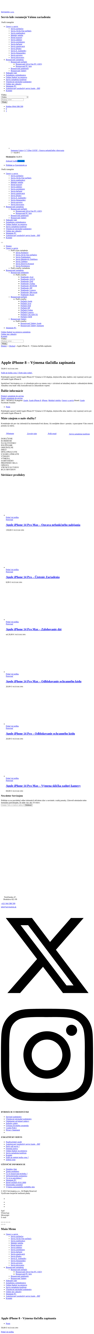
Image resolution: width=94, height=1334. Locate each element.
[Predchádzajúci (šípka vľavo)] (2, 1224)
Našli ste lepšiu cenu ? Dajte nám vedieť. (17, 373)
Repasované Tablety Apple (31, 323)
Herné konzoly (16, 37)
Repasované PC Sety (24, 66)
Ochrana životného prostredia (17, 1126)
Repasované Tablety (18, 71)
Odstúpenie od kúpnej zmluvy (17, 1121)
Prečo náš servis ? (13, 1146)
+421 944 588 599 (8, 903)
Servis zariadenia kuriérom (16, 79)
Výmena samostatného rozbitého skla (20, 1187)
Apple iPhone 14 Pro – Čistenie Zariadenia (33, 577)
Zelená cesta (10, 1160)
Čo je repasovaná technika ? (17, 1174)
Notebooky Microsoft (29, 292)
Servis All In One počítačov (26, 255)
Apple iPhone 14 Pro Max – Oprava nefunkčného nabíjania (43, 524)
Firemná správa (12, 1149)
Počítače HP (25, 308)
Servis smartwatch (18, 46)
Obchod (12, 346)
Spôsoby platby (12, 1123)
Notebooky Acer (27, 277)
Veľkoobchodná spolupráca (16, 1176)
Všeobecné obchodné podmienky (19, 82)
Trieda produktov (12, 1171)
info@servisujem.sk (8, 907)
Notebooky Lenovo (28, 290)
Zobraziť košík (11, 161)
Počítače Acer (26, 303)
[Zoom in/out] (9, 1222)
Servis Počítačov (22, 253)
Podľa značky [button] (21, 275)
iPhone (44, 400)
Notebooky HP (26, 288)
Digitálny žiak (11, 1169)
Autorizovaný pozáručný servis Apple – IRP (23, 88)
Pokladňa (21, 161)
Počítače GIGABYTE (29, 315)
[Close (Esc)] (2, 1222)
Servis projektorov (18, 42)
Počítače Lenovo (27, 312)
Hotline (9, 106)
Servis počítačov (17, 29)
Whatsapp (10, 433)
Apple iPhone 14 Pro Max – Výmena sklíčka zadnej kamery (43, 785)
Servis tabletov (16, 40)
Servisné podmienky (14, 1117)
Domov (9, 246)
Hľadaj (4, 102)
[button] (12, 517)
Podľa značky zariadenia (20, 268)
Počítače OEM (26, 317)
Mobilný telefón (17, 35)
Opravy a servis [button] (12, 26)
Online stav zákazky (14, 84)
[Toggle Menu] (2, 242)
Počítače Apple (26, 301)
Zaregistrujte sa (21, 165)
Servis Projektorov (23, 266)
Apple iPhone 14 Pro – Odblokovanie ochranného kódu (40, 733)
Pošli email (51, 434)
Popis (8, 1323)
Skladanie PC (11, 86)
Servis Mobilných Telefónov (27, 259)
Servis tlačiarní (16, 44)
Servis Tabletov (22, 261)
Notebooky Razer (27, 295)
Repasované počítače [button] (19, 62)
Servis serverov (17, 55)
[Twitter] (47, 1001)
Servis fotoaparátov (18, 53)
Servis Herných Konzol (25, 264)
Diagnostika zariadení (14, 1185)
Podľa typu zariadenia (19, 250)
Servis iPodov (16, 49)
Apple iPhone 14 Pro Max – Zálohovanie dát (34, 629)
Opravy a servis (12, 248)
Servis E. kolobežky (18, 51)
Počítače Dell (26, 306)
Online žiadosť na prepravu (16, 77)
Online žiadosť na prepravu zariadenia (15, 332)
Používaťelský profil (14, 1142)
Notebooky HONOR (29, 286)
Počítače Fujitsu (27, 310)
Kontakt (9, 91)
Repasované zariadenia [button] (15, 60)
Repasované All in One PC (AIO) (29, 64)
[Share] (4, 1222)
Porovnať (9, 520)
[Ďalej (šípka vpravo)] (4, 1224)
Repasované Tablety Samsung (32, 326)
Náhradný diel (11, 73)
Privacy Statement (13, 1130)
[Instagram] (47, 1107)
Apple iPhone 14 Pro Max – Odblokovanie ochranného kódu (43, 681)
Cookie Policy (11, 1128)
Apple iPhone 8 (35, 400)
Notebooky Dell (27, 281)
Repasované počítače (19, 297)
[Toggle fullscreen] (7, 1222)
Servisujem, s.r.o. (7, 12)
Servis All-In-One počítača (21, 31)
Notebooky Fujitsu (28, 284)
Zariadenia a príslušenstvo (16, 75)
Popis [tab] (8, 407)
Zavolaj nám (32, 434)
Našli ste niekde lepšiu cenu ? (17, 1157)
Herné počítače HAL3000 (16, 1182)
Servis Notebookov (23, 257)
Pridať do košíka (7, 1332)
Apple (25, 400)
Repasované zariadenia (15, 270)
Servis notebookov (18, 33)
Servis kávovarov (17, 57)
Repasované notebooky (20, 68)
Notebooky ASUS (28, 279)
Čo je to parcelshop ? (14, 1178)
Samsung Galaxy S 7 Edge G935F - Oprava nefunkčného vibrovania (37, 150)
